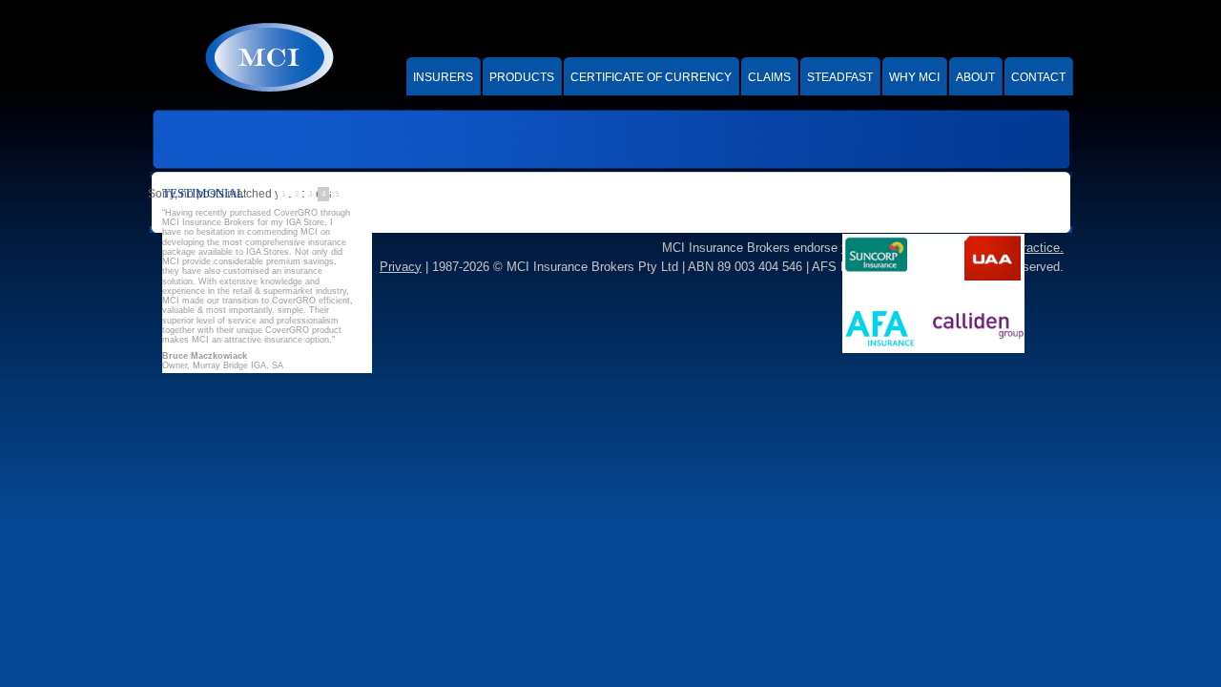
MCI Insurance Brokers (268, 57)
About (975, 77)
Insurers (443, 77)
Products (521, 77)
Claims (769, 77)
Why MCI (914, 77)
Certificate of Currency (651, 77)
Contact (1038, 77)
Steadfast (840, 77)
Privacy (401, 267)
